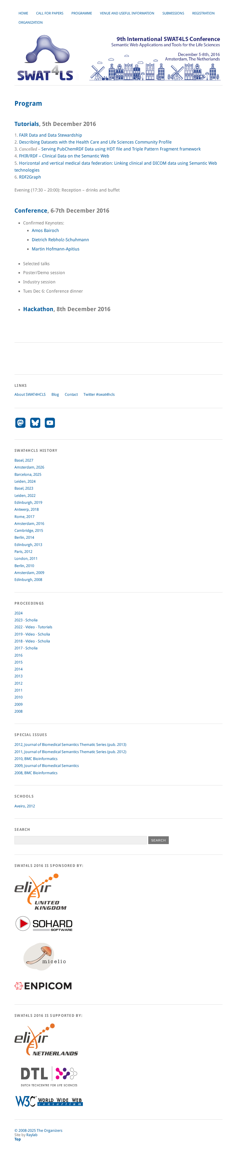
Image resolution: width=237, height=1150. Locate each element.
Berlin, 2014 (24, 537)
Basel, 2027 (23, 460)
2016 (18, 655)
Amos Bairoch (45, 230)
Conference (30, 210)
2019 (18, 634)
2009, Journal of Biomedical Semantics (46, 765)
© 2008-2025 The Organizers (38, 1130)
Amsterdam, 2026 (29, 467)
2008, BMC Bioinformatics (36, 773)
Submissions (173, 13)
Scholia (31, 620)
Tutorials (26, 124)
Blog (55, 394)
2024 (18, 613)
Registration (203, 13)
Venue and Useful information (127, 13)
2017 (18, 648)
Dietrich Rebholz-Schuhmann (60, 239)
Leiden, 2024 (25, 481)
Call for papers (49, 13)
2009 (18, 704)
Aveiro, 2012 (24, 806)
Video (30, 627)
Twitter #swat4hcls (99, 394)
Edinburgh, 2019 (28, 502)
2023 (18, 620)
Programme (81, 13)
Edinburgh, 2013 (28, 545)
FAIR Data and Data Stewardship (50, 135)
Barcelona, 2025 (27, 474)
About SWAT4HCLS (30, 394)
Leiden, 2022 (25, 495)
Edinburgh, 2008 (28, 579)
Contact (71, 394)
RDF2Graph (30, 177)
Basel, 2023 (23, 488)
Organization (30, 23)
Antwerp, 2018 (26, 509)
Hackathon (38, 309)
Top (17, 1139)
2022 (18, 627)
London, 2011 (26, 558)
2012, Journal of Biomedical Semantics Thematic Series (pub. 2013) (70, 744)
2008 (18, 711)
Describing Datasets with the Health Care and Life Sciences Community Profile (95, 142)
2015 (18, 662)
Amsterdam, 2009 (29, 573)
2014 (18, 669)
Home (23, 13)
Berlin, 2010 (24, 566)
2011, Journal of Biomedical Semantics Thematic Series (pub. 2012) (70, 752)
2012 (18, 683)
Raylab (32, 1135)
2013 (18, 676)
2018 (18, 641)
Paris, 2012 (23, 551)
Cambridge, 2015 (28, 530)
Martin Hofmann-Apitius (55, 249)
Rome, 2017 (24, 516)
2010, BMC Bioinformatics (36, 759)
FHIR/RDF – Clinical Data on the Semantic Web (64, 156)
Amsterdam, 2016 (29, 523)
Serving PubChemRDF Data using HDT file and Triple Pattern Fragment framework (121, 149)
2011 (18, 690)
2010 (18, 697)
